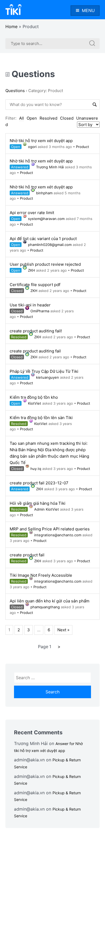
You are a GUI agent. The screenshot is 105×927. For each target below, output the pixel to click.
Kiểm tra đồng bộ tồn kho (34, 397)
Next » (63, 629)
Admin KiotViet (46, 509)
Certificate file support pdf (35, 284)
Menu (88, 10)
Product (82, 147)
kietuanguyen (47, 377)
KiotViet (34, 403)
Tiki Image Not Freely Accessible (41, 575)
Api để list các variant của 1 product (43, 238)
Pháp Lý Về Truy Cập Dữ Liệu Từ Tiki (44, 371)
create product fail (27, 554)
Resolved (48, 118)
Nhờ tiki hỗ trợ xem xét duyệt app (41, 140)
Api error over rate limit (32, 212)
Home (11, 26)
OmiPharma (39, 311)
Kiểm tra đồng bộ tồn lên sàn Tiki (41, 417)
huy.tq (35, 468)
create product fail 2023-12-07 (39, 482)
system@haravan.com (46, 218)
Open (32, 118)
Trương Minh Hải (50, 167)
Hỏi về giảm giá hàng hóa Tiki (37, 503)
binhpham (44, 193)
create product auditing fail (35, 351)
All (21, 118)
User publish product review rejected (45, 264)
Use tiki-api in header (30, 304)
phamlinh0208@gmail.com (50, 244)
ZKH (31, 270)
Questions (32, 74)
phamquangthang (45, 607)
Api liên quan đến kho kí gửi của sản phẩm (49, 600)
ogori (32, 147)
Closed (67, 118)
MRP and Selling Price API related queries (50, 528)
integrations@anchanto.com (57, 535)
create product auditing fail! (36, 330)
